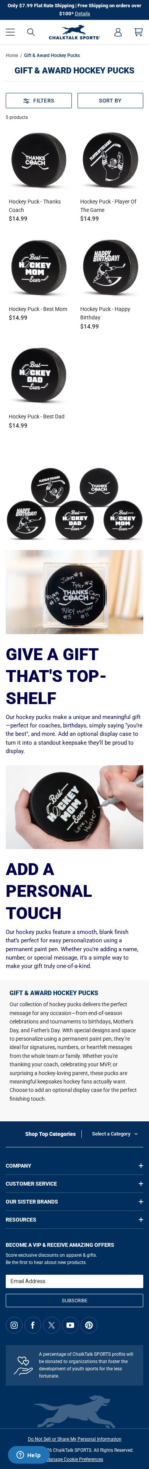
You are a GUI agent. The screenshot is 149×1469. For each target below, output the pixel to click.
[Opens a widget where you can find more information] (29, 1455)
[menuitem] (118, 32)
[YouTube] (70, 1325)
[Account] (118, 32)
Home (12, 55)
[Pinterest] (89, 1325)
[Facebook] (32, 1325)
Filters (43, 101)
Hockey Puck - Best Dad (37, 416)
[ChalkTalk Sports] (74, 32)
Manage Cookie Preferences (74, 1459)
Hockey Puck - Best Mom (38, 309)
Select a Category (111, 1134)
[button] (10, 32)
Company (18, 1166)
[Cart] (138, 32)
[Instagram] (14, 1325)
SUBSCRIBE (74, 1300)
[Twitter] (51, 1325)
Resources (21, 1220)
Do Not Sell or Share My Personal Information (74, 1439)
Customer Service (31, 1184)
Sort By (110, 101)
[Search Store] (31, 32)
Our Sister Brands (32, 1202)
